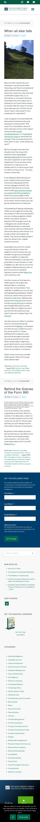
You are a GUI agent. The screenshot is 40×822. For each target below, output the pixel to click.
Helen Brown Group (16, 9)
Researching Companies (16, 747)
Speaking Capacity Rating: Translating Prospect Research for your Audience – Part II (21, 587)
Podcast (11, 716)
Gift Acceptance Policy (16, 691)
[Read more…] (9, 444)
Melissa (19, 326)
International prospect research (19, 698)
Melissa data (20, 370)
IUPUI (14, 370)
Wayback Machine (11, 157)
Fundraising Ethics (14, 688)
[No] (37, 813)
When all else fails (18, 30)
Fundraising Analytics (15, 684)
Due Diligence (13, 677)
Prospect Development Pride (18, 730)
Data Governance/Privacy (17, 667)
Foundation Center (14, 457)
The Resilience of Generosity (18, 575)
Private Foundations (15, 723)
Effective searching (20, 366)
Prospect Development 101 (14, 453)
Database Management (16, 670)
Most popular (12, 702)
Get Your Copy (20, 632)
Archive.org (20, 368)
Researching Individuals (16, 751)
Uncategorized (13, 768)
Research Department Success (19, 744)
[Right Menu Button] (33, 9)
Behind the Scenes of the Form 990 (18, 390)
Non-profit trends (14, 709)
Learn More (20, 635)
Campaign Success (15, 660)
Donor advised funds (15, 674)
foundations (26, 457)
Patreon (7, 316)
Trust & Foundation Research (18, 765)
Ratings (11, 737)
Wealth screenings (15, 772)
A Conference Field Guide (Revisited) (21, 572)
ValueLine (28, 272)
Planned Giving (13, 712)
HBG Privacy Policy (10, 525)
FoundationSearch (11, 134)
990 (5, 457)
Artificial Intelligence (15, 656)
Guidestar (21, 459)
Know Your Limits (14, 568)
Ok (13, 817)
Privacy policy (23, 817)
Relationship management (17, 740)
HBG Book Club (13, 695)
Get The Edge (11, 539)
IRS (13, 462)
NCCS (21, 464)
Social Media (12, 754)
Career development (15, 663)
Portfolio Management (16, 719)
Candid (19, 132)
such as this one (17, 303)
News (10, 705)
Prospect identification (16, 733)
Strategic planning (14, 758)
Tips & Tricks (12, 761)
